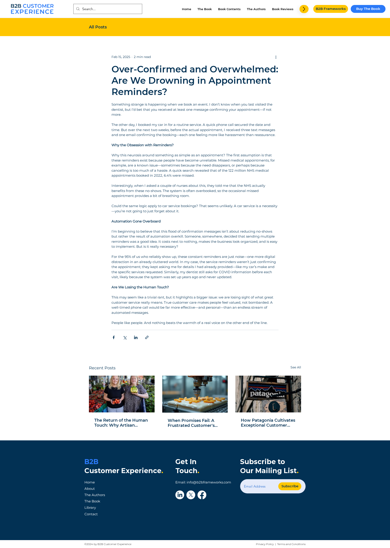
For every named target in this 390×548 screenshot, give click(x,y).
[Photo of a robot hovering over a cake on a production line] (195, 394)
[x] (190, 494)
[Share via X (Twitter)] (125, 337)
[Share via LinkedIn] (136, 337)
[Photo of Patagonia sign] (268, 394)
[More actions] (276, 57)
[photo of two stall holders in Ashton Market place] (122, 394)
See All (295, 367)
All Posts (98, 27)
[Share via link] (147, 337)
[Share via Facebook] (113, 337)
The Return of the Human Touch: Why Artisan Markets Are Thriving (121, 423)
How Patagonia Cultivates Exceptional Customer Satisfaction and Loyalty (268, 423)
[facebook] (201, 494)
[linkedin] (179, 494)
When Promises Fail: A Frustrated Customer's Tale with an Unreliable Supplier (191, 423)
